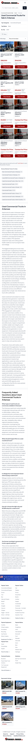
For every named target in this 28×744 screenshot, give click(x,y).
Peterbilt (17, 638)
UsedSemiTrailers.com (19, 736)
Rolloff (2, 601)
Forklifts (3, 625)
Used (15, 13)
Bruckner (3, 658)
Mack (16, 625)
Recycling (3, 631)
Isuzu (16, 643)
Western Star (18, 649)
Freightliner (18, 627)
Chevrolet (17, 640)
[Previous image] (1, 46)
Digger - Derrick (5, 612)
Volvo (16, 629)
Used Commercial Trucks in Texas (11, 193)
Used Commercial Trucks (10, 184)
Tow (2, 594)
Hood (2, 644)
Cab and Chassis (5, 599)
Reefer (17, 597)
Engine (3, 648)
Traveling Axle (18, 610)
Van (16, 588)
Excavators (4, 629)
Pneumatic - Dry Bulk (20, 608)
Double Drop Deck (19, 612)
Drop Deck (18, 594)
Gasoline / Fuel (18, 615)
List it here (20, 163)
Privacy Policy (20, 734)
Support (12, 734)
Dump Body (4, 646)
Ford (16, 636)
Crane (2, 603)
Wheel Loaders (5, 627)
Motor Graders (4, 636)
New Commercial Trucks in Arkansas (12, 172)
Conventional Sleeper (6, 588)
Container (17, 606)
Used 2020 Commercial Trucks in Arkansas (13, 178)
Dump (2, 592)
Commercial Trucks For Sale (7, 13)
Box (2, 597)
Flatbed (17, 590)
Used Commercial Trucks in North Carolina (13, 199)
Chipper (3, 610)
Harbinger (17, 652)
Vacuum (3, 608)
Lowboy (17, 599)
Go (24, 8)
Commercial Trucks (8, 190)
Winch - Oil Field (5, 615)
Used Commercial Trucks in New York (12, 181)
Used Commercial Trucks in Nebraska (12, 196)
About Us (5, 734)
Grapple (3, 606)
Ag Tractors (4, 634)
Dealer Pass (18, 663)
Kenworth (17, 634)
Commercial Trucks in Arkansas (11, 175)
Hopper (17, 601)
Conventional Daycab (6, 590)
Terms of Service (7, 736)
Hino (16, 647)
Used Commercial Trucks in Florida (12, 187)
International (18, 631)
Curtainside (18, 603)
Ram (16, 645)
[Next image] (12, 46)
